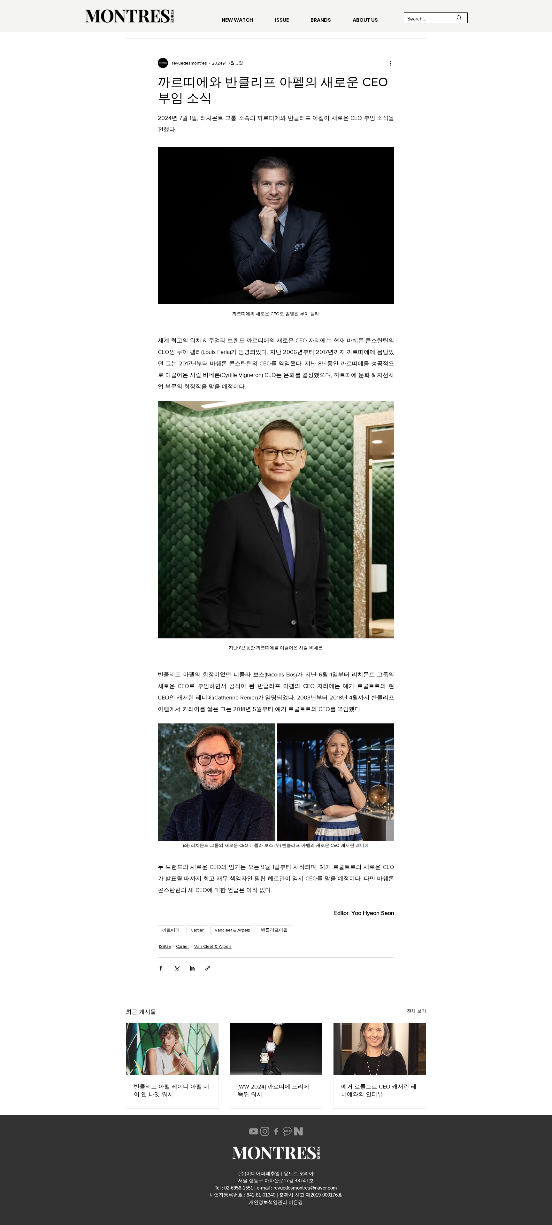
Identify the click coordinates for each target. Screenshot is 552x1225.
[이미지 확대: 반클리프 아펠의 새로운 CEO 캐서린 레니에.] (336, 782)
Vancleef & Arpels (232, 929)
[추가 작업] (390, 63)
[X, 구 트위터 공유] (176, 968)
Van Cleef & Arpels (213, 946)
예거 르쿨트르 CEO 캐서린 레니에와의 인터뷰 (379, 1090)
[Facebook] (276, 1131)
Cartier (197, 929)
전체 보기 (416, 1010)
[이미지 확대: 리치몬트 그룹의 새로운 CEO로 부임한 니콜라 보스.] (216, 782)
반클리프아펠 (274, 929)
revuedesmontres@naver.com (305, 1187)
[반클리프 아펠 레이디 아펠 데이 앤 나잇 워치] (172, 1049)
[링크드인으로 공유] (192, 968)
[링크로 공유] (208, 968)
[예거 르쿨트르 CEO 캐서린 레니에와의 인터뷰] (380, 1049)
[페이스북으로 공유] (161, 968)
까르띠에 (171, 929)
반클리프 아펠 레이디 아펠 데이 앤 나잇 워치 (171, 1090)
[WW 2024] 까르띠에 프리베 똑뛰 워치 (273, 1090)
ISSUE (165, 946)
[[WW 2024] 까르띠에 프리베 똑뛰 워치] (276, 1049)
